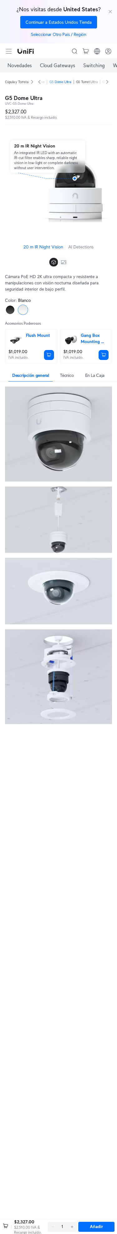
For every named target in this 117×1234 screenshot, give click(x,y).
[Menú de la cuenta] (108, 51)
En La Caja (95, 375)
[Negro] (10, 310)
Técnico (67, 375)
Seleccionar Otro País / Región (58, 34)
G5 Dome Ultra (60, 82)
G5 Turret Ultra (87, 82)
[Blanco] (23, 310)
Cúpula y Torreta (16, 82)
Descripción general (30, 375)
